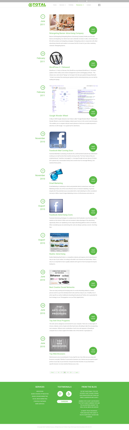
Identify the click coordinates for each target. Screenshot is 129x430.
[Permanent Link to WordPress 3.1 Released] (56, 58)
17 (61, 372)
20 (70, 372)
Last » (77, 372)
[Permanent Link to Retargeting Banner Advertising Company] (61, 22)
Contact (89, 5)
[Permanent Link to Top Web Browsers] (59, 344)
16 (58, 372)
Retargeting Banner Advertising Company (66, 33)
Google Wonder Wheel (58, 116)
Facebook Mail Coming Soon (61, 150)
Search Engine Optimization (40, 394)
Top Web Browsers (57, 354)
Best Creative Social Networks (62, 287)
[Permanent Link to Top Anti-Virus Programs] (59, 310)
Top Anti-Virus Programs (59, 320)
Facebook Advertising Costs (61, 215)
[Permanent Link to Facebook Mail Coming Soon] (57, 139)
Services (62, 5)
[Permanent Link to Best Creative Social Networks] (59, 277)
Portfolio (71, 5)
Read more (93, 30)
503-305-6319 (82, 1)
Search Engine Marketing (40, 396)
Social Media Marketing (40, 398)
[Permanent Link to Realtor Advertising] (59, 242)
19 (67, 372)
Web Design (39, 391)
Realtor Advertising (57, 254)
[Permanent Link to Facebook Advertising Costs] (56, 205)
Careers (64, 401)
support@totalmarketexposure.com (94, 1)
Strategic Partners (40, 401)
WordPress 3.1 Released (59, 67)
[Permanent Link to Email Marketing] (56, 174)
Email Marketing (56, 183)
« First (52, 372)
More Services (39, 403)
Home (55, 5)
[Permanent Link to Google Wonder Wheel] (73, 99)
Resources (79, 5)
